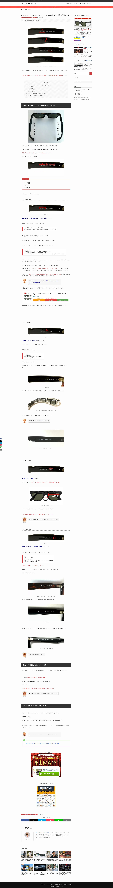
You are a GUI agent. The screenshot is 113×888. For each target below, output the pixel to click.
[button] (25, 820)
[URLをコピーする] (67, 820)
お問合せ (69, 884)
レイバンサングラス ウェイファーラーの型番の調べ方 (39, 85)
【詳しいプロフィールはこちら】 (42, 832)
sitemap (60, 884)
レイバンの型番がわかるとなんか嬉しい (36, 95)
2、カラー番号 (32, 88)
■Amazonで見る (77, 38)
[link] (36, 839)
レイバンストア (89, 47)
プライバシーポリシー (49, 884)
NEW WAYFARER (25, 17)
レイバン (41, 814)
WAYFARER (30, 17)
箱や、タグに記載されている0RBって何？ (37, 93)
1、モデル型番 (32, 86)
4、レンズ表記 (32, 91)
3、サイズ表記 (32, 89)
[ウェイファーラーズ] (29, 3)
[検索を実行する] (90, 73)
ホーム (43, 884)
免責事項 (56, 884)
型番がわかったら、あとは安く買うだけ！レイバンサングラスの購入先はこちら (42, 743)
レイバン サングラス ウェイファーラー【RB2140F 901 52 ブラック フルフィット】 (50, 294)
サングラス (34, 17)
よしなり (27, 839)
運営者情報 (65, 884)
